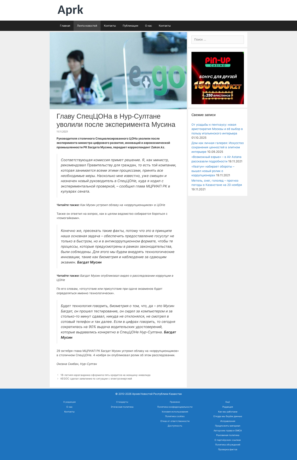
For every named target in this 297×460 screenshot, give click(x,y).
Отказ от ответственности (175, 421)
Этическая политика (122, 407)
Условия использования (175, 411)
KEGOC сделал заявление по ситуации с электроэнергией (96, 378)
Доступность (175, 425)
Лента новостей (87, 25)
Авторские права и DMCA (228, 430)
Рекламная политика (227, 435)
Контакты (110, 25)
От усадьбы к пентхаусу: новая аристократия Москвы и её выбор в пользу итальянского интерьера (217, 129)
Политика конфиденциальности (174, 407)
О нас (148, 25)
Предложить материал (227, 425)
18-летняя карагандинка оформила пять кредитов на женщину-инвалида (105, 374)
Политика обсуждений (227, 444)
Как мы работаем (227, 411)
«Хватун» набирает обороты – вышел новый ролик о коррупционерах (212, 171)
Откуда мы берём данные (227, 416)
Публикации (130, 25)
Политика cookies (175, 416)
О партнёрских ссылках (227, 440)
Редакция (227, 407)
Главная (65, 25)
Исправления (227, 421)
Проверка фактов (227, 449)
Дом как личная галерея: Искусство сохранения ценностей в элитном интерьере (217, 147)
